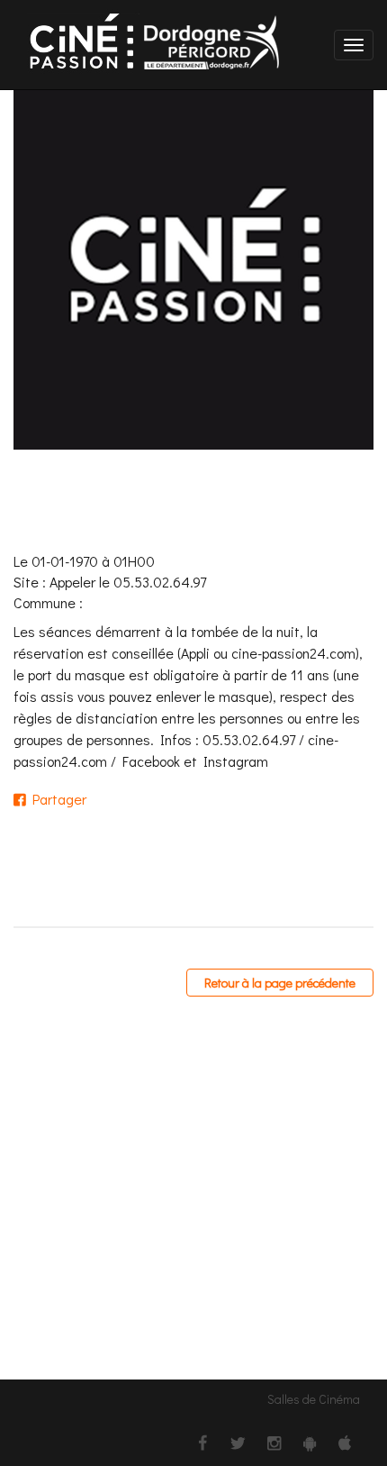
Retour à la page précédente (280, 982)
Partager (56, 798)
